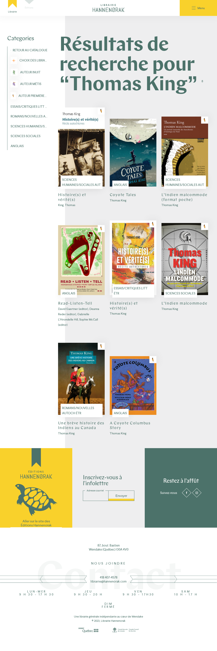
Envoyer (121, 496)
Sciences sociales (180, 293)
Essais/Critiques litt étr (130, 290)
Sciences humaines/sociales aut (81, 182)
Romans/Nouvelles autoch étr (78, 410)
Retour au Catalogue (30, 50)
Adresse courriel (95, 490)
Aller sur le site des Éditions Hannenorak (36, 523)
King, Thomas (66, 205)
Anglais (120, 185)
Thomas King (118, 200)
